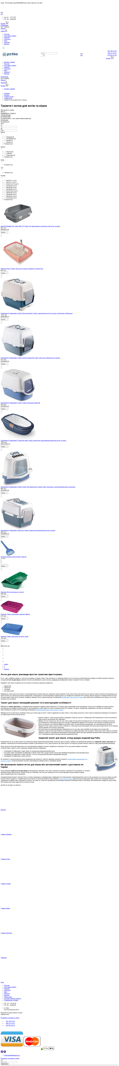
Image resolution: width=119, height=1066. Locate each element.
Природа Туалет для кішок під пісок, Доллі (14, 636)
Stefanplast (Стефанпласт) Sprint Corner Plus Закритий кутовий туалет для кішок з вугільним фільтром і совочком (38, 487)
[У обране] (1, 234)
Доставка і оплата (10, 36)
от (1, 125)
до (1, 128)
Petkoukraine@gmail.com (12, 1055)
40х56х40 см (10, 193)
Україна (9, 152)
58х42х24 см (10, 196)
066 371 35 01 (112, 53)
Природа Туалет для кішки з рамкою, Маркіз (15, 614)
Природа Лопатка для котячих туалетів (13, 557)
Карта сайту (8, 997)
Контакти (7, 39)
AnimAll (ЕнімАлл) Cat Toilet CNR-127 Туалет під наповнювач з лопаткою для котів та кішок (30, 226)
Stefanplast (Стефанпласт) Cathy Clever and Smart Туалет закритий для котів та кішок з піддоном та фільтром (36, 313)
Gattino (8, 142)
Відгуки (6, 44)
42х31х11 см (10, 182)
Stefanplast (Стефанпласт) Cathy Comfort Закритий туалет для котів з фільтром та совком (30, 358)
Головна (6, 93)
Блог (5, 41)
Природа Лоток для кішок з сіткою (12, 592)
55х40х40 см (10, 194)
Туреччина (9, 155)
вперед (6, 669)
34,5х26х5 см (10, 186)
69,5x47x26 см (11, 191)
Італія (8, 153)
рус (2, 14)
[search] (41, 56)
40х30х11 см (10, 180)
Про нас (6, 34)
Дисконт (7, 42)
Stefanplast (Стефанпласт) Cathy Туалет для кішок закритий (20, 403)
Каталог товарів (9, 62)
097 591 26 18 (112, 55)
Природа (9, 137)
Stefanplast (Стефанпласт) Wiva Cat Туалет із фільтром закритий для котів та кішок (28, 530)
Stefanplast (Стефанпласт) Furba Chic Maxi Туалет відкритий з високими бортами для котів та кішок (33, 440)
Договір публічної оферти (12, 998)
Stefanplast (10, 139)
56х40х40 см (10, 189)
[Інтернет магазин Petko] (10, 56)
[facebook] (4, 1052)
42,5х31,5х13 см (11, 184)
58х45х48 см (10, 187)
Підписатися (5, 1014)
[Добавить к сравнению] (1, 236)
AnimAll (8, 140)
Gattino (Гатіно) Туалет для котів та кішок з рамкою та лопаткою (22, 269)
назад (6, 664)
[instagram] (2, 1052)
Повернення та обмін (11, 1000)
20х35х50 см (10, 198)
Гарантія (6, 37)
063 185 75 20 (112, 51)
